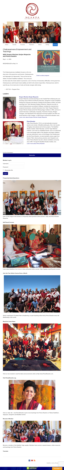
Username (5, 163)
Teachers (31, 44)
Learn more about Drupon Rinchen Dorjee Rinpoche (33, 117)
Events (14, 44)
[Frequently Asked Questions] (32, 214)
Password (5, 167)
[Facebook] (29, 460)
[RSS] (35, 460)
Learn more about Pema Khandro (36, 143)
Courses (22, 44)
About (39, 44)
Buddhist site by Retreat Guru (54, 463)
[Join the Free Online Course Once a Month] (32, 293)
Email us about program (42, 75)
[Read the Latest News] (32, 347)
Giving (47, 44)
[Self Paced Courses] (32, 267)
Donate (55, 44)
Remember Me (8, 170)
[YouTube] (32, 460)
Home (6, 44)
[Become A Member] (32, 431)
